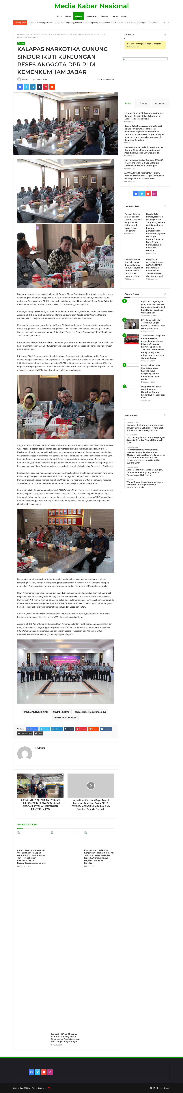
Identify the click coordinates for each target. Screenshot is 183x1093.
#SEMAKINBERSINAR (37, 712)
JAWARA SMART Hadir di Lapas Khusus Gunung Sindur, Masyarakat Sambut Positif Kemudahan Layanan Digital (143, 150)
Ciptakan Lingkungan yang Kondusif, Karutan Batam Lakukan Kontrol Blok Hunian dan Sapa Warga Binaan (153, 307)
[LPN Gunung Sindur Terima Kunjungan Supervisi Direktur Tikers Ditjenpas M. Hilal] (131, 324)
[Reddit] (52, 87)
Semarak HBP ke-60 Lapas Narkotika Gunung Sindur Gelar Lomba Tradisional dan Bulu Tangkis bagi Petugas (65, 1038)
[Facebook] (20, 87)
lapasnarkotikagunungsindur (91, 712)
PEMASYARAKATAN (65, 717)
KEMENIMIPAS (61, 712)
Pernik (124, 16)
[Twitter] (26, 87)
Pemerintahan (91, 16)
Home (59, 16)
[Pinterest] (45, 87)
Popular (143, 103)
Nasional (104, 16)
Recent (128, 103)
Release (78, 16)
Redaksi (25, 80)
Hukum (68, 16)
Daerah (115, 16)
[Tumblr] (39, 87)
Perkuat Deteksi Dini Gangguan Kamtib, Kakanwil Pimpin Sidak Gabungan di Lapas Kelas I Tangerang (144, 116)
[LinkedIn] (33, 87)
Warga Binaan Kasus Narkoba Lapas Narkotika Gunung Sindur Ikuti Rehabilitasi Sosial (153, 392)
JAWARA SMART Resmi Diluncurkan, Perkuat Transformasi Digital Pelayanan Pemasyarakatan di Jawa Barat (144, 176)
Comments (160, 103)
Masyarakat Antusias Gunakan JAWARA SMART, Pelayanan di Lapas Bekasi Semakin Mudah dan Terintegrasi (143, 163)
